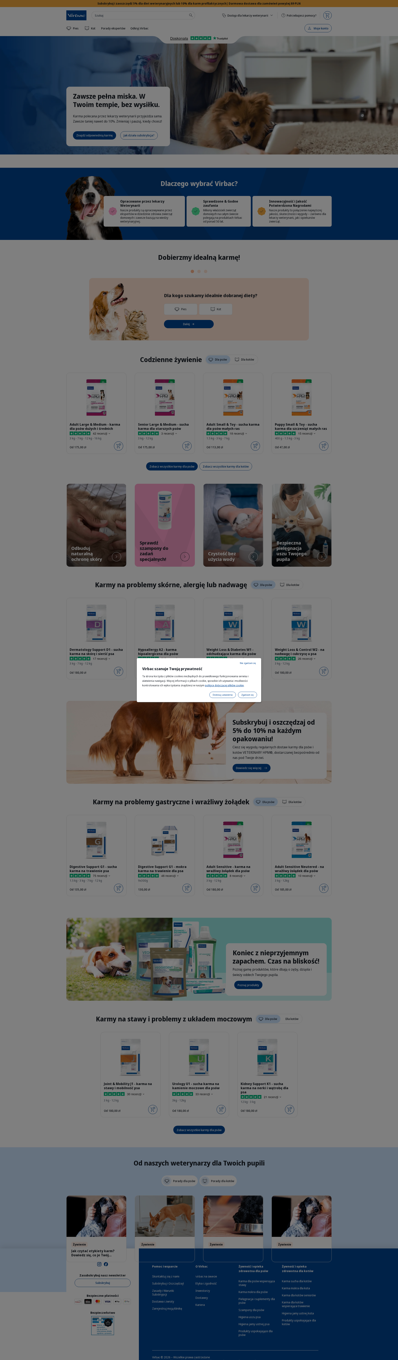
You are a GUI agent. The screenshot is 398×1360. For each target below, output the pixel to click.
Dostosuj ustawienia (223, 694)
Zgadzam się (247, 694)
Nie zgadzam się (248, 663)
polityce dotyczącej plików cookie (224, 685)
